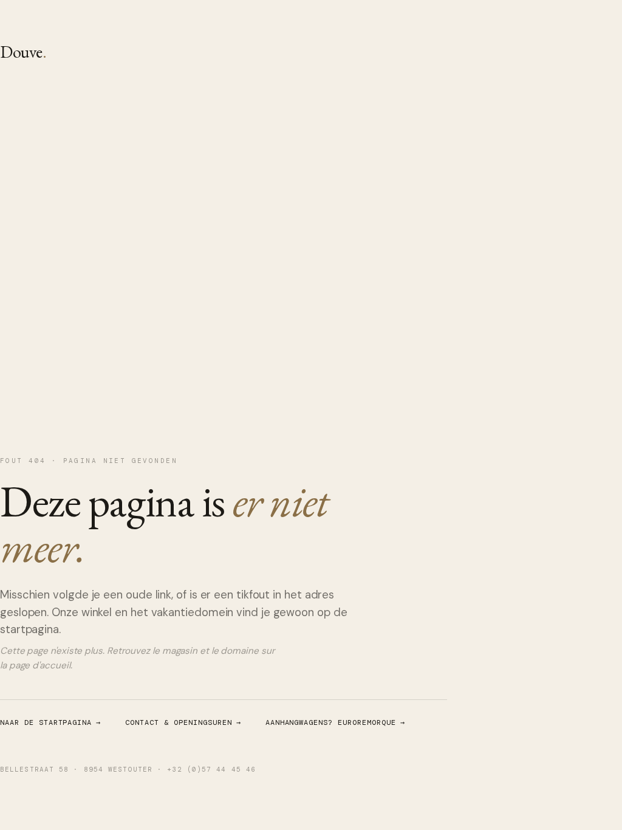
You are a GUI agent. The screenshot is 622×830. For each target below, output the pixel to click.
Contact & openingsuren (183, 722)
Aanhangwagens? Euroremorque (335, 722)
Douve (23, 52)
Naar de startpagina (50, 722)
